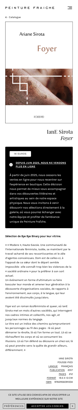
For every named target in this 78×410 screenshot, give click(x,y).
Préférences (14, 406)
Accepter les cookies (47, 406)
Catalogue (15, 17)
